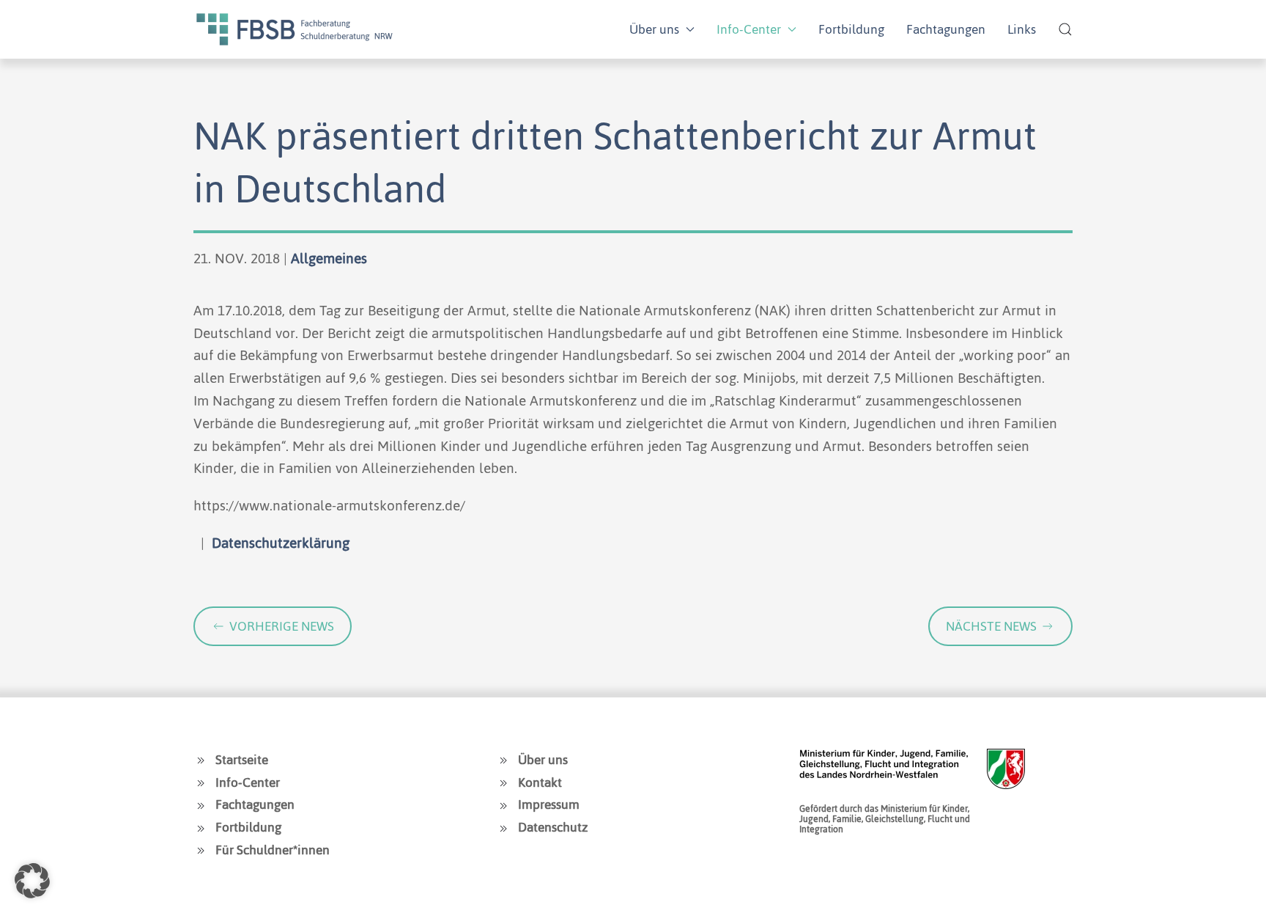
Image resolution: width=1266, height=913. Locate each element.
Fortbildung (851, 29)
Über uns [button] (654, 29)
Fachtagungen (945, 29)
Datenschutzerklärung (280, 543)
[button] (1065, 29)
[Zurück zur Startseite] (294, 29)
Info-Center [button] (749, 29)
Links (1021, 29)
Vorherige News (281, 626)
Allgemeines (329, 258)
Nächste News (991, 626)
